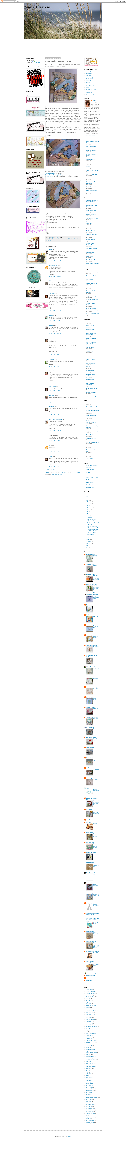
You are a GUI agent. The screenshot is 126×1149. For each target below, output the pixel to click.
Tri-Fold (87, 1115)
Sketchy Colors (67, 238)
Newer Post (48, 472)
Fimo (87, 1031)
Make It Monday (90, 252)
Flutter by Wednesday (91, 1033)
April (88, 537)
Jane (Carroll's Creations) (55, 419)
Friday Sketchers (90, 455)
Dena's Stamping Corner (92, 677)
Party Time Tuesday (90, 1066)
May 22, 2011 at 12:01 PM (55, 310)
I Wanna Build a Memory (92, 666)
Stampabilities (89, 1092)
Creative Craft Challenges (92, 313)
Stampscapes (89, 1099)
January (89, 543)
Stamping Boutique (90, 1096)
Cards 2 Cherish (90, 615)
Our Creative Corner (91, 479)
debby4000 (51, 395)
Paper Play (88, 1061)
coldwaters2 (52, 406)
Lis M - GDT (88, 84)
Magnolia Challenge (90, 1049)
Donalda (51, 315)
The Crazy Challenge (91, 214)
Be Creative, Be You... (91, 737)
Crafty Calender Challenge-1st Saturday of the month (92, 471)
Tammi (50, 456)
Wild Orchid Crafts (90, 1122)
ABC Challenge (89, 995)
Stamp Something (75, 238)
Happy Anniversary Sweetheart (91, 520)
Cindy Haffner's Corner (92, 872)
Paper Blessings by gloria (92, 951)
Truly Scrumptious (90, 1117)
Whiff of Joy (88, 1118)
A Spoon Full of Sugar (91, 993)
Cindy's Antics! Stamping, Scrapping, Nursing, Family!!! (92, 920)
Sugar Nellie (89, 1101)
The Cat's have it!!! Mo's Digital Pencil (96, 812)
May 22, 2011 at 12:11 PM (55, 320)
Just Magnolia (89, 458)
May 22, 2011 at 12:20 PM (55, 333)
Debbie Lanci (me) (90, 77)
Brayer (87, 1002)
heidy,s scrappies (90, 707)
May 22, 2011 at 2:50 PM (54, 366)
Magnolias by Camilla (91, 645)
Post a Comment (51, 469)
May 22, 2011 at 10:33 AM (55, 276)
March (88, 539)
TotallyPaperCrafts (90, 446)
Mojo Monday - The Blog (92, 218)
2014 (87, 494)
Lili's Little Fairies (90, 363)
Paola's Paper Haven (91, 778)
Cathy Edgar (89, 75)
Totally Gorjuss (90, 482)
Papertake (88, 1065)
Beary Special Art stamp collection (96, 648)
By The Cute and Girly (91, 1005)
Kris (50, 280)
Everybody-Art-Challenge (92, 272)
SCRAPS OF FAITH (90, 727)
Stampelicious (89, 757)
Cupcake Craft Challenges (92, 259)
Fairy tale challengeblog (92, 431)
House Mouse (89, 1037)
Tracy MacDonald (90, 94)
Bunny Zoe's (88, 1003)
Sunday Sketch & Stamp (92, 187)
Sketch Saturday (89, 1085)
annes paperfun (53, 265)
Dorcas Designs (90, 931)
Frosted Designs (90, 434)
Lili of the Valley (89, 1045)
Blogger (69, 1136)
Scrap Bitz (88, 822)
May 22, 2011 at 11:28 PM (55, 402)
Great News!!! (90, 517)
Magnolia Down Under (91, 1051)
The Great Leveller (90, 883)
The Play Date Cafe (91, 392)
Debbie (94, 100)
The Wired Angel (90, 903)
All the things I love (90, 635)
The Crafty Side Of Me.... (92, 584)
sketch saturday (90, 474)
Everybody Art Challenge (91, 1026)
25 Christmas (96, 748)
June (88, 513)
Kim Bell (88, 82)
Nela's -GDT (88, 87)
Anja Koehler (89, 73)
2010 (87, 545)
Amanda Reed (89, 71)
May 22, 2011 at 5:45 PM (54, 390)
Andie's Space (52, 371)
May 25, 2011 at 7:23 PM (54, 440)
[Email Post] (61, 237)
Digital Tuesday (89, 1023)
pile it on (88, 166)
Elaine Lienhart (89, 78)
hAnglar (87, 1124)
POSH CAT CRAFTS (91, 574)
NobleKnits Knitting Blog (92, 973)
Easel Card (88, 1024)
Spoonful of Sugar (90, 1089)
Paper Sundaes (89, 1063)
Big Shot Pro (89, 1000)
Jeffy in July (95, 616)
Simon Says (89, 322)
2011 (87, 500)
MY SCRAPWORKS (91, 941)
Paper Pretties (89, 351)
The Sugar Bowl (90, 379)
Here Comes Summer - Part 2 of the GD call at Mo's (93, 527)
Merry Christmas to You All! (96, 597)
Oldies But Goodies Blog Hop (96, 924)
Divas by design (90, 347)
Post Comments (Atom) (57, 474)
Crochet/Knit (88, 1017)
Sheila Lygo (89, 978)
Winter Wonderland (90, 150)
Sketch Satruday (89, 1083)
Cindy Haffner (52, 386)
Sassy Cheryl (89, 1077)
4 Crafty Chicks (90, 370)
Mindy (87, 788)
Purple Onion (96, 678)
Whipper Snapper (90, 1120)
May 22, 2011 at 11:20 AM (55, 289)
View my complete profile (90, 135)
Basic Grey (88, 998)
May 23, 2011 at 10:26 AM (55, 430)
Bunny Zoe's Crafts (91, 227)
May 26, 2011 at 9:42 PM (54, 466)
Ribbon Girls (89, 1073)
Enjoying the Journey (91, 852)
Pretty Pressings (90, 747)
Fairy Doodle (89, 1030)
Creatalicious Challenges (92, 275)
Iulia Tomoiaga (89, 893)
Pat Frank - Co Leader (91, 89)
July (88, 512)
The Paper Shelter (90, 329)
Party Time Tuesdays (91, 296)
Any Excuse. (96, 688)
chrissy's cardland (90, 564)
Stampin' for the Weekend (92, 442)
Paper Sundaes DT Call (92, 534)
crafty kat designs (90, 819)
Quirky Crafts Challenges (92, 170)
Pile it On (88, 1070)
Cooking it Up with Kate (91, 1010)
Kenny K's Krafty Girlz (91, 174)
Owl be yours (96, 668)
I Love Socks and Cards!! (92, 594)
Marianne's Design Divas (92, 283)
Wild (94, 874)
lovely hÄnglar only (91, 159)
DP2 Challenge (89, 367)
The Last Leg (96, 769)
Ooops (87, 915)
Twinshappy (89, 604)
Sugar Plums (89, 1103)
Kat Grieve (88, 80)
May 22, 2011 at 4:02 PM (54, 382)
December (89, 501)
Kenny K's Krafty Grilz (91, 1042)
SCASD (87, 1075)
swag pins (95, 779)
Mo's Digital (88, 1054)
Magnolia (88, 1047)
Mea (50, 445)
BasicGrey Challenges (91, 484)
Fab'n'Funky (88, 1028)
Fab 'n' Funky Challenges (92, 325)
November (89, 503)
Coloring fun (95, 606)
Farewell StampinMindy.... (96, 791)
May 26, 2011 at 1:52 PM (54, 452)
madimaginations (90, 768)
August (89, 510)
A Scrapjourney (90, 625)
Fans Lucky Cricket (91, 532)
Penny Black (89, 1068)
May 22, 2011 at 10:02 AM (55, 260)
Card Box (88, 1007)
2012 (87, 498)
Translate (37, 62)
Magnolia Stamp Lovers (91, 1052)
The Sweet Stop (90, 487)
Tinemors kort (89, 832)
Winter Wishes (96, 658)
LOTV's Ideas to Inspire (91, 163)
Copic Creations (89, 1012)
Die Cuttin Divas (90, 279)
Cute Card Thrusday (90, 1019)
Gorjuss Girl (88, 1035)
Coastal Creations (37, 7)
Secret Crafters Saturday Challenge (56, 238)
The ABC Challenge (91, 338)
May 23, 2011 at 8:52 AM (54, 414)
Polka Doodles (89, 403)
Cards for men (89, 256)
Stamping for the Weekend (92, 1097)
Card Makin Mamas (91, 438)
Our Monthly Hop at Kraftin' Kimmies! (96, 905)
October (89, 506)
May (88, 516)
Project (87, 1072)
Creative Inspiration (90, 1016)
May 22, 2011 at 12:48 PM (55, 355)
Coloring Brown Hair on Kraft (96, 934)
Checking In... (96, 823)
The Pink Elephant (90, 239)
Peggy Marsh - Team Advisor (92, 91)
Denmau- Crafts (90, 697)
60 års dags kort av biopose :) (95, 835)
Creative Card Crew (91, 287)
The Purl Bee (89, 983)
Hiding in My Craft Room (92, 477)
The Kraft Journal (90, 230)
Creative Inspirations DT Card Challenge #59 (92, 530)
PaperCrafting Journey (91, 388)
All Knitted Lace (90, 842)
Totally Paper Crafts (90, 1113)
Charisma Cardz (89, 1009)
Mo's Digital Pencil (90, 1056)
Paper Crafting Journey (91, 1059)
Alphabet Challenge (90, 996)
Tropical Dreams (90, 862)
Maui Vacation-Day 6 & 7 (96, 865)
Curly (50, 338)
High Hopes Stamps (91, 146)
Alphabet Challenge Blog (92, 406)
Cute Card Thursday (91, 359)
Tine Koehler (89, 92)
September (90, 507)
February (89, 541)
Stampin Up (48, 240)
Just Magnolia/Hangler (91, 1040)
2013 (87, 496)
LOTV (87, 1044)
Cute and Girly (89, 1021)
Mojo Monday (89, 1058)
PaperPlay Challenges (91, 396)
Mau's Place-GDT (90, 85)
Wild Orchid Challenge (91, 248)
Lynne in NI (51, 359)
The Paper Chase (90, 975)
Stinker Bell (95, 708)
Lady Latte (51, 293)
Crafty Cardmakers (91, 210)
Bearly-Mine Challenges (92, 299)
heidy (50, 249)
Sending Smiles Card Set (95, 557)
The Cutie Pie (89, 1106)
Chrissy (51, 325)
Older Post (78, 472)
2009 (87, 547)
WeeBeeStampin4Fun (91, 554)
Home (63, 472)
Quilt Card (95, 718)
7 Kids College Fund (90, 991)
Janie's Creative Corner (92, 717)
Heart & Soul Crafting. (91, 687)
